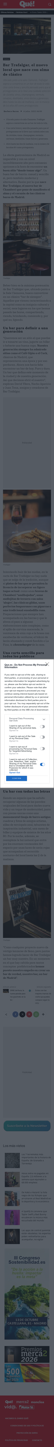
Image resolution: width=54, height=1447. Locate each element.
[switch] (42, 726)
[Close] (48, 665)
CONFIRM (16, 778)
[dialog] (27, 723)
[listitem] (27, 719)
